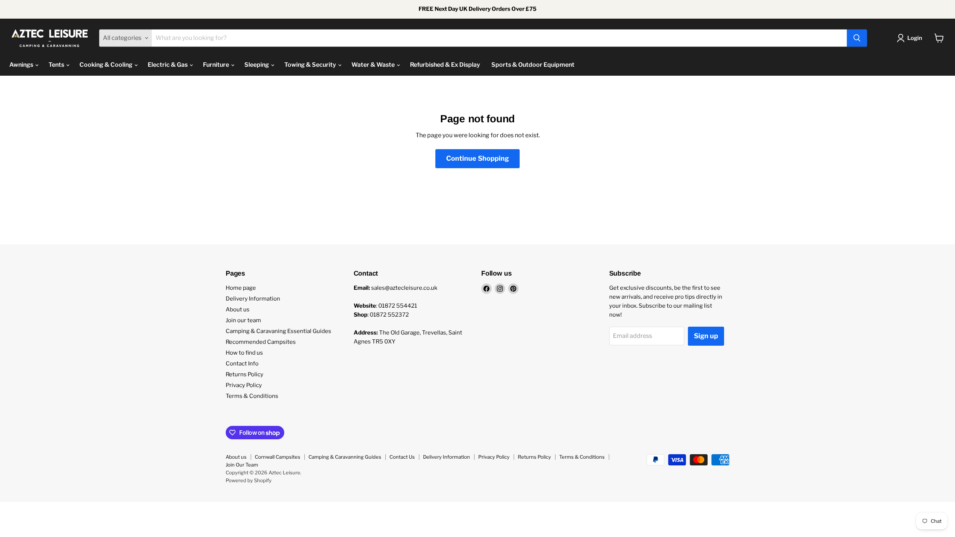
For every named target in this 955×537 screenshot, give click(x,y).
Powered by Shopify (249, 480)
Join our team (243, 320)
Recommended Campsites (261, 342)
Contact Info (242, 363)
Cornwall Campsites (277, 457)
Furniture (216, 64)
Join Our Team (242, 465)
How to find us (244, 352)
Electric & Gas (168, 64)
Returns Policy (244, 374)
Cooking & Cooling (106, 64)
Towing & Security (310, 64)
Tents (56, 64)
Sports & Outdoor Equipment (532, 64)
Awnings (21, 64)
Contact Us (402, 457)
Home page (241, 288)
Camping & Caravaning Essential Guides (278, 331)
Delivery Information (253, 298)
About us (238, 309)
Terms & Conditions (252, 396)
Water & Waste (373, 64)
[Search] (857, 38)
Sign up (706, 336)
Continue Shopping (477, 158)
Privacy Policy (244, 385)
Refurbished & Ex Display (445, 64)
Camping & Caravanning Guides (345, 457)
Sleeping (257, 64)
